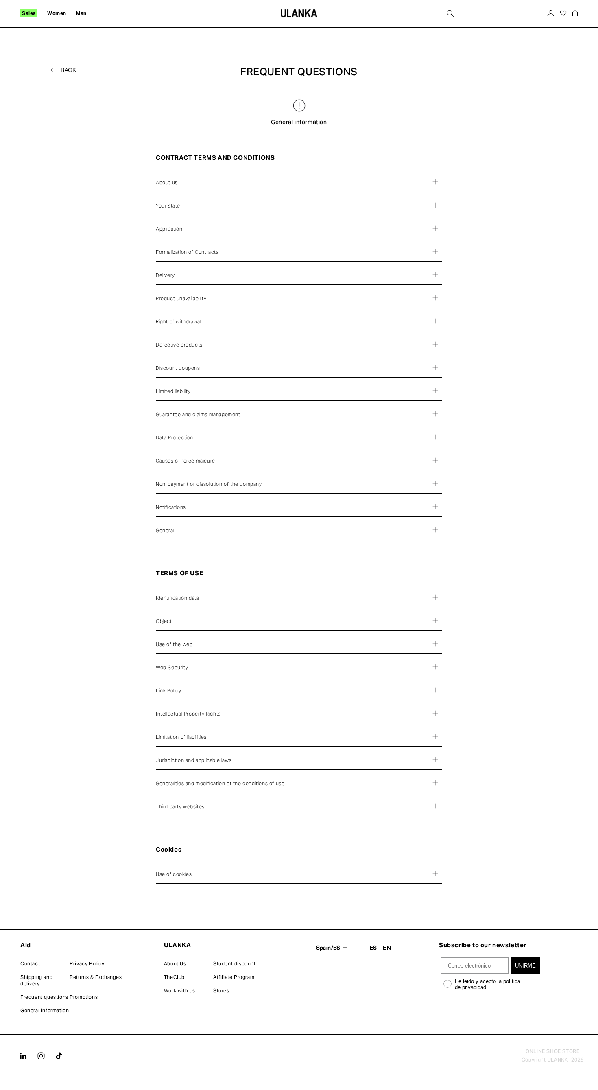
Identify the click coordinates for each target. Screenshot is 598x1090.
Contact (30, 964)
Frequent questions (44, 997)
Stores (221, 990)
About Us (175, 964)
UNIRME (525, 966)
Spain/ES (328, 947)
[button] (28, 13)
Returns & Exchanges (96, 977)
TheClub (174, 977)
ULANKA (558, 1060)
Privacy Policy (87, 964)
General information (44, 1010)
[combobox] (492, 13)
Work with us (179, 990)
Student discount (234, 964)
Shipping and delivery (36, 980)
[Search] (450, 13)
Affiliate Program (233, 977)
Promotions (84, 997)
